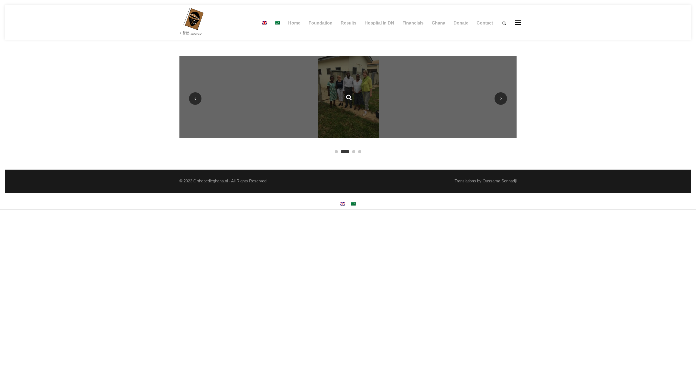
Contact (485, 23)
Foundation (321, 23)
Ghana (438, 23)
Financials (413, 23)
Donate (460, 23)
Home (294, 23)
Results (348, 23)
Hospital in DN (379, 23)
